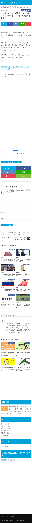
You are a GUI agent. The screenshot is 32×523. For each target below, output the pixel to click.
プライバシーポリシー (5, 516)
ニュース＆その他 (6, 162)
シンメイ (4, 321)
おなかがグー (16, 3)
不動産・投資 (5, 433)
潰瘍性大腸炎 (5, 431)
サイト (2, 218)
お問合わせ (4, 435)
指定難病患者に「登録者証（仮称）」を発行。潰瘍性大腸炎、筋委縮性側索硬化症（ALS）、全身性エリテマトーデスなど (16, 410)
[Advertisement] (15, 113)
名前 (2, 206)
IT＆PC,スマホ (5, 428)
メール (3, 212)
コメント (3, 193)
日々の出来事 (17, 162)
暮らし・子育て (6, 426)
